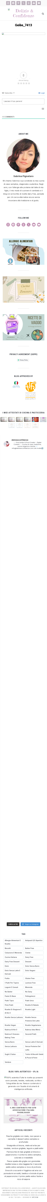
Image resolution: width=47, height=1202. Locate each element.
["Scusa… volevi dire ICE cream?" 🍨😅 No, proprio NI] (23, 721)
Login (42, 93)
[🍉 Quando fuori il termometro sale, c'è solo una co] (23, 768)
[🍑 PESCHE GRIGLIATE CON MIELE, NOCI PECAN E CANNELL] (23, 463)
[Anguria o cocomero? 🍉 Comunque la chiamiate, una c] (23, 815)
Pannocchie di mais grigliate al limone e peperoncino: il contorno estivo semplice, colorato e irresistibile (23, 1155)
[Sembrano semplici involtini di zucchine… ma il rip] (23, 533)
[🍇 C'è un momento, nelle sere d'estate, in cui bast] (23, 627)
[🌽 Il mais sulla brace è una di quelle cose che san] (23, 557)
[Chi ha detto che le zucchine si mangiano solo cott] (23, 745)
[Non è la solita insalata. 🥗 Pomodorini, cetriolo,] (23, 486)
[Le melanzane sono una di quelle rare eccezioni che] (23, 674)
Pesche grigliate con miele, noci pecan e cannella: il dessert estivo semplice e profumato (23, 1139)
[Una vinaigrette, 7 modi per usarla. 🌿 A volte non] (23, 510)
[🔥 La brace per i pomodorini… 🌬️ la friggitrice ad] (23, 604)
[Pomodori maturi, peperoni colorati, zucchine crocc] (23, 909)
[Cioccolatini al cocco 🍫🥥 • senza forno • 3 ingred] (23, 839)
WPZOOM (35, 1197)
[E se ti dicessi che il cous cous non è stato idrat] (23, 792)
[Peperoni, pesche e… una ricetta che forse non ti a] (23, 862)
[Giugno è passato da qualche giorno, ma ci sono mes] (23, 886)
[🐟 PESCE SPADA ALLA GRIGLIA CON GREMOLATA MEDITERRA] (23, 580)
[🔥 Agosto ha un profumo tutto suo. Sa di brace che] (23, 651)
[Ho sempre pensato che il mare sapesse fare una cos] (23, 698)
